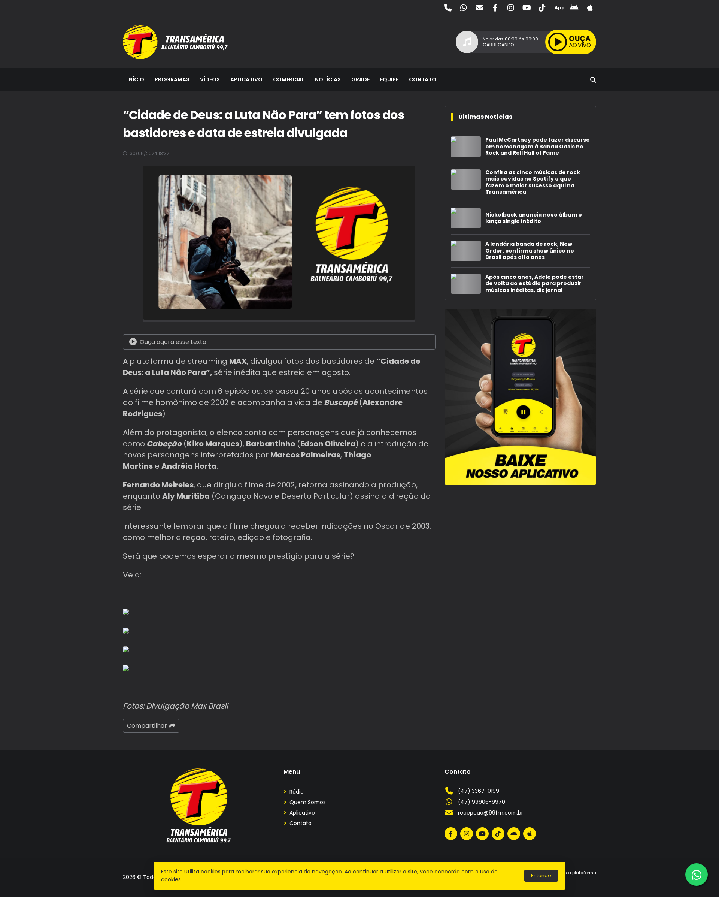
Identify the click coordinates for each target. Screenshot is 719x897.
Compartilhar (147, 725)
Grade (360, 79)
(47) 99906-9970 (481, 802)
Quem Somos (307, 802)
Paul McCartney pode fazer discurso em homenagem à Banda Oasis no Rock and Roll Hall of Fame (537, 147)
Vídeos (210, 79)
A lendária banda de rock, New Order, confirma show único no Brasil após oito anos (529, 251)
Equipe (389, 79)
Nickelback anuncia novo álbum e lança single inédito (533, 218)
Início (135, 79)
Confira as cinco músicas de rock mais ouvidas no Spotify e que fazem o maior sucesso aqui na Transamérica (532, 182)
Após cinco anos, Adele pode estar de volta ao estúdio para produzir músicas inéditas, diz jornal (534, 284)
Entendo (541, 875)
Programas (172, 79)
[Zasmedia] (577, 882)
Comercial (288, 79)
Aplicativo (246, 79)
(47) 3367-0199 (478, 791)
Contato (422, 79)
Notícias (328, 79)
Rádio (296, 791)
